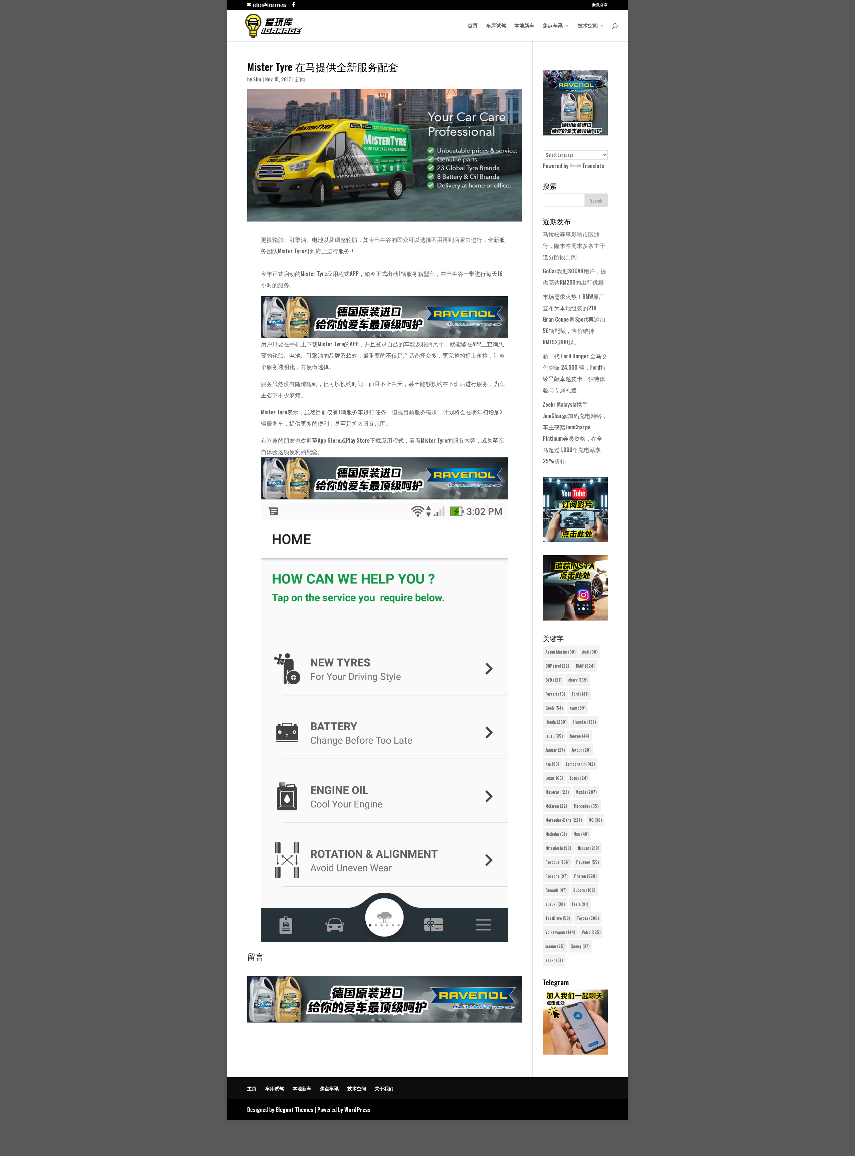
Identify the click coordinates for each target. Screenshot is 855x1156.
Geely (554, 708)
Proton (585, 876)
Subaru (584, 890)
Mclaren (556, 806)
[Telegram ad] (575, 1052)
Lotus (578, 778)
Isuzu (554, 736)
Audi (589, 652)
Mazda (585, 792)
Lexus (554, 778)
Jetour (580, 750)
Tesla (579, 904)
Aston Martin (560, 652)
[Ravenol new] (575, 133)
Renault (555, 890)
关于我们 (384, 1088)
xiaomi (554, 946)
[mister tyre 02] (384, 942)
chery (577, 680)
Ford (580, 694)
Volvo (591, 932)
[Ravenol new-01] (384, 332)
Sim (257, 79)
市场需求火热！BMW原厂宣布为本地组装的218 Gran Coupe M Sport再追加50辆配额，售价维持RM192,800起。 (574, 319)
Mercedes (586, 806)
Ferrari (555, 694)
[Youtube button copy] (575, 539)
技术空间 (588, 26)
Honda (555, 722)
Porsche (556, 876)
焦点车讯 (553, 26)
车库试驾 (496, 26)
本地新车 (524, 26)
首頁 (473, 26)
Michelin (556, 834)
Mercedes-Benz (563, 820)
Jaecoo (579, 736)
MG (595, 820)
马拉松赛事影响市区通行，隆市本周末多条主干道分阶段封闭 (574, 245)
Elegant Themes (294, 1109)
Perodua (557, 862)
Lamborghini (580, 764)
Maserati (557, 792)
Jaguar (555, 750)
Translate (593, 165)
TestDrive (557, 918)
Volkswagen (560, 932)
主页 (251, 1088)
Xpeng (580, 946)
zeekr (554, 960)
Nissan (588, 848)
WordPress (357, 1109)
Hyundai (584, 722)
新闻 (300, 79)
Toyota (588, 918)
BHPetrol (557, 666)
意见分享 (600, 5)
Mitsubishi (558, 848)
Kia (552, 764)
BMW (585, 666)
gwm (577, 708)
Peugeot (587, 862)
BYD (553, 680)
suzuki (555, 904)
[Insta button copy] (575, 618)
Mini (580, 834)
